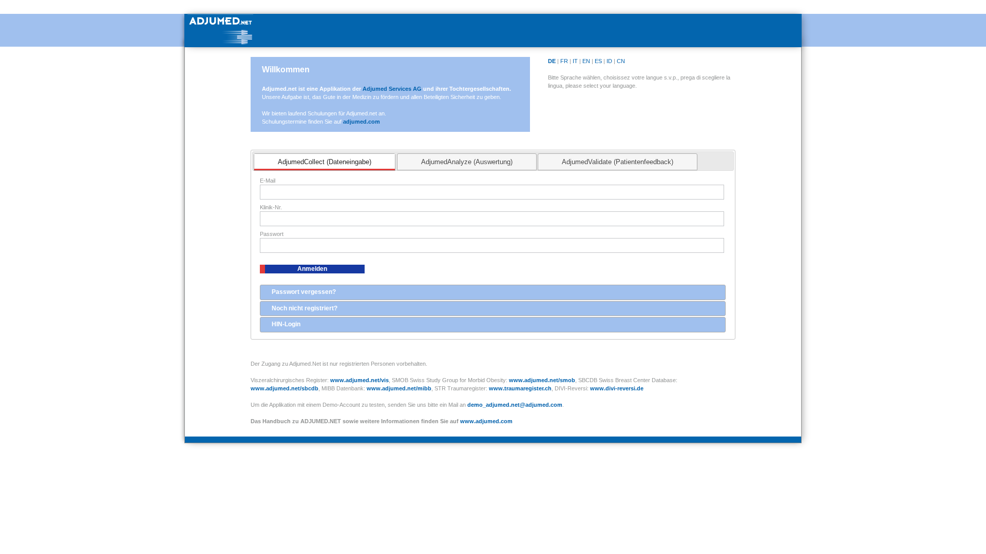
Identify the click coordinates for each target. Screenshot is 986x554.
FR (564, 61)
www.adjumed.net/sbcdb (284, 388)
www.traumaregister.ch (520, 388)
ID (609, 61)
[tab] (324, 161)
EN (586, 61)
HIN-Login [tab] (286, 324)
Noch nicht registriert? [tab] (304, 308)
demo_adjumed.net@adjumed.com (514, 405)
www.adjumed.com (486, 421)
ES (598, 61)
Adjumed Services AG (393, 89)
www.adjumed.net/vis (359, 380)
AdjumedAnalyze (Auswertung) (467, 162)
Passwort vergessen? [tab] (304, 291)
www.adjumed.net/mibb (399, 388)
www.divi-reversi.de (616, 388)
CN (621, 61)
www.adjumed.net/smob (542, 380)
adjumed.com (361, 121)
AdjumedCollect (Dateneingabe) (324, 162)
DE (552, 61)
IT (575, 61)
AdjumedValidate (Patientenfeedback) (617, 162)
